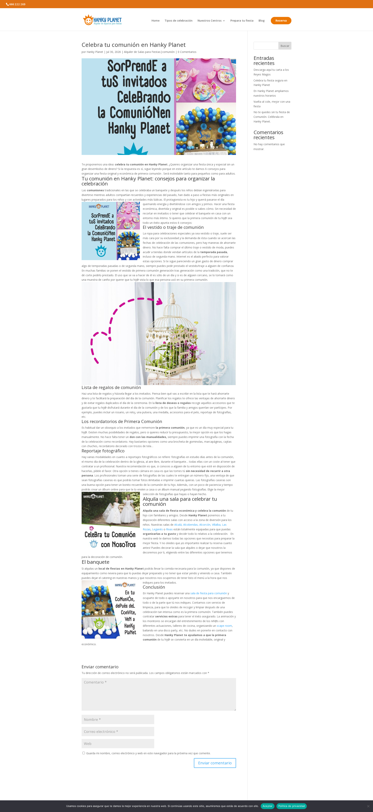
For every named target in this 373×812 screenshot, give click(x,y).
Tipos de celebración (179, 20)
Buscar (285, 46)
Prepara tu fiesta (242, 20)
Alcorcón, (205, 524)
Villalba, (216, 524)
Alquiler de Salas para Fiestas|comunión (149, 52)
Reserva (281, 20)
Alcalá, (178, 524)
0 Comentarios (187, 52)
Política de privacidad (291, 806)
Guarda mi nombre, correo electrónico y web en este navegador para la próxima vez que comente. (148, 753)
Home (155, 20)
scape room (224, 626)
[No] (368, 806)
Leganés (157, 529)
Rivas (169, 529)
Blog (262, 20)
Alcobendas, (191, 524)
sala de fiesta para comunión (208, 593)
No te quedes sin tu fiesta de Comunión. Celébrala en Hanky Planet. (272, 116)
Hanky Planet (95, 52)
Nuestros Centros (209, 20)
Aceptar (268, 806)
